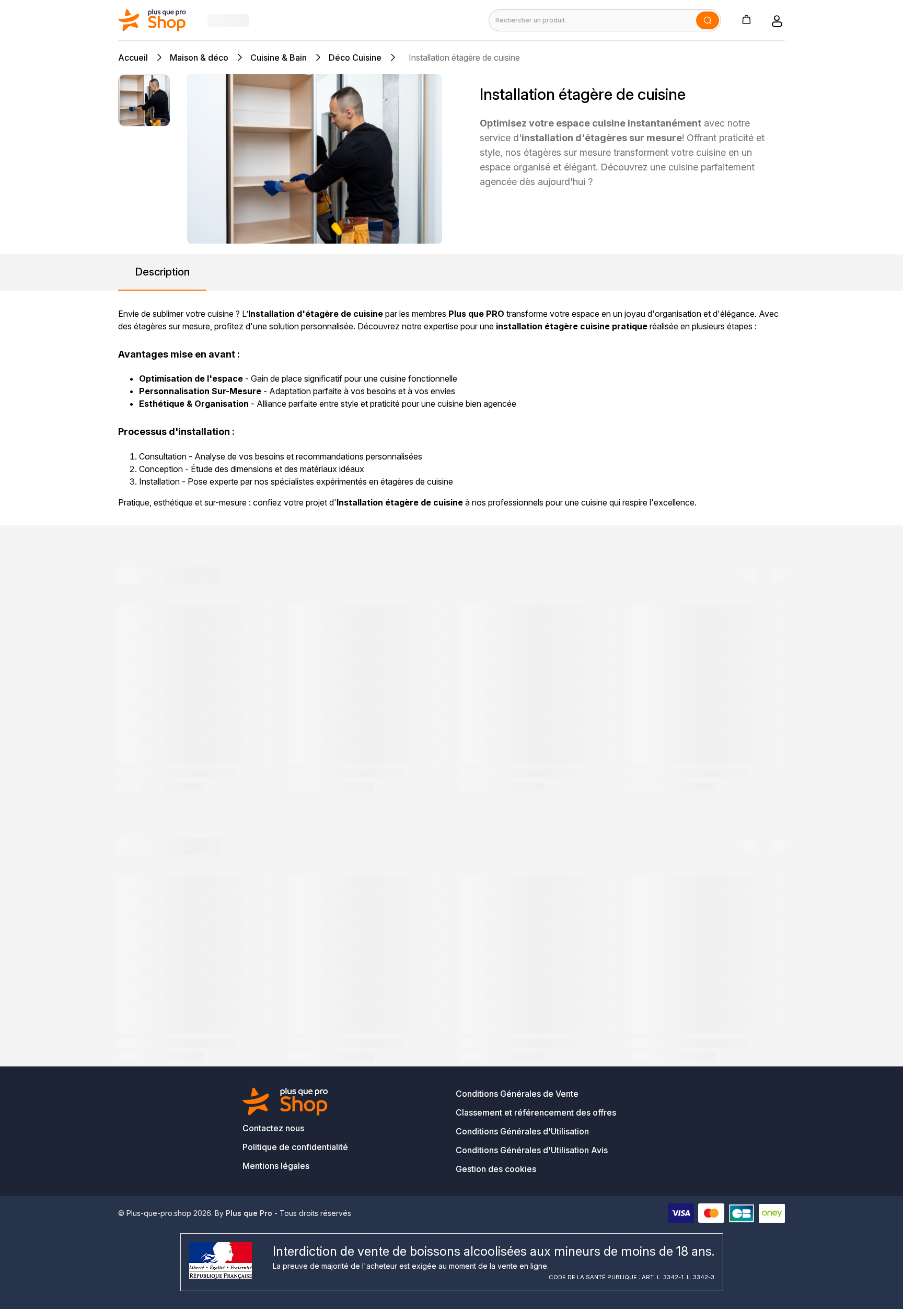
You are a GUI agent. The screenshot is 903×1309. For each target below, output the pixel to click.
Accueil (133, 57)
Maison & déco (199, 57)
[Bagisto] (152, 20)
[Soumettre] (707, 20)
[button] (746, 19)
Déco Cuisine (355, 57)
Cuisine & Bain (278, 57)
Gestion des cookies (496, 1169)
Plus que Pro (249, 1213)
